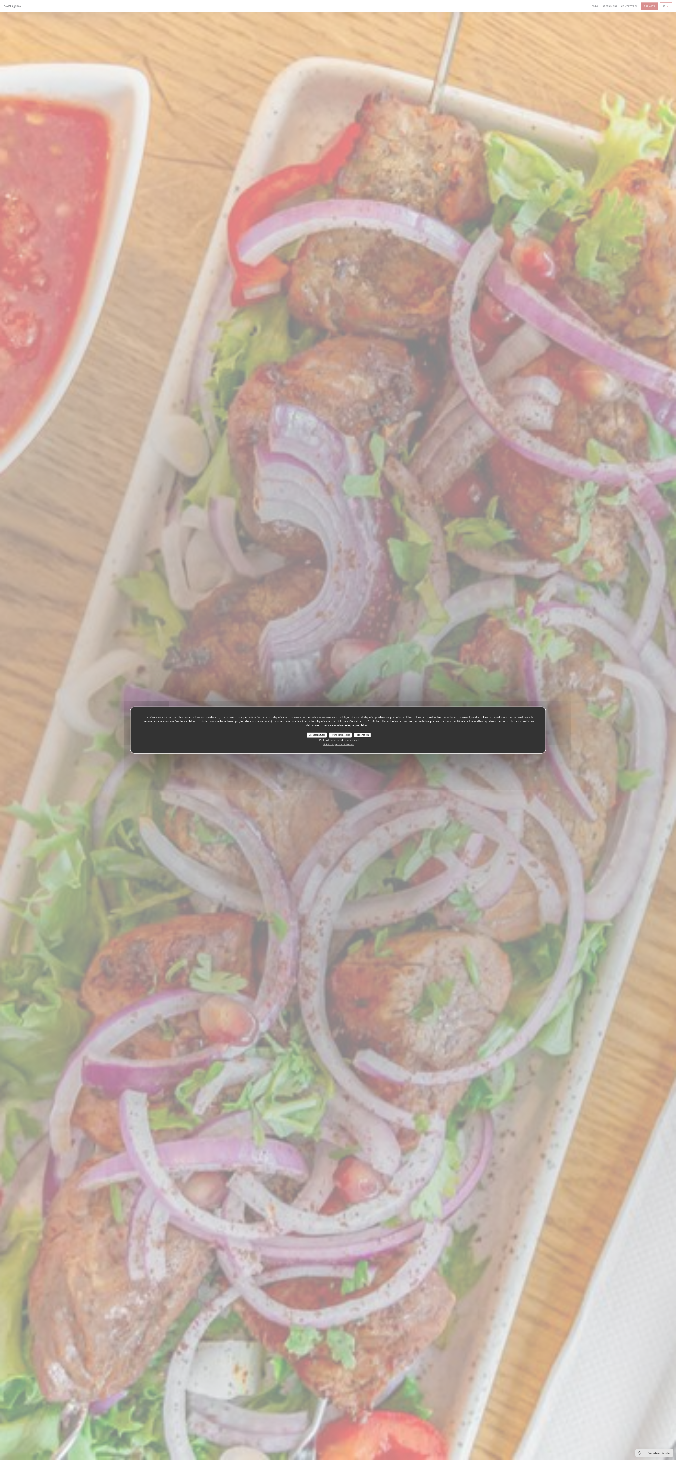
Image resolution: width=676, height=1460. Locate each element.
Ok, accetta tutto (317, 735)
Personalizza (362, 735)
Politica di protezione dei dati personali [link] (339, 740)
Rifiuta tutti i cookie (340, 735)
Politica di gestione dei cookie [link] (338, 744)
